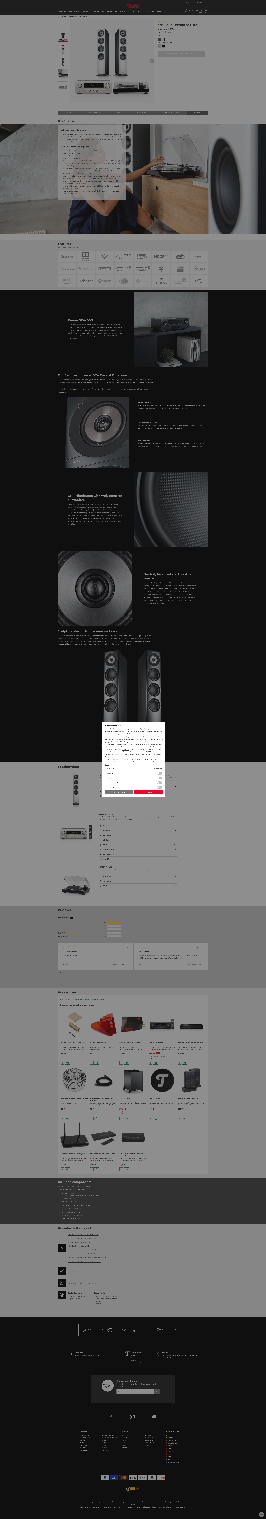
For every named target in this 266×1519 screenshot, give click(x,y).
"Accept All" (125, 749)
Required (108, 768)
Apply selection (119, 792)
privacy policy (151, 762)
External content (111, 787)
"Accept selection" (110, 757)
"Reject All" (123, 742)
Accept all (149, 792)
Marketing (109, 778)
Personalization (110, 783)
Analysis (108, 773)
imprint (107, 764)
